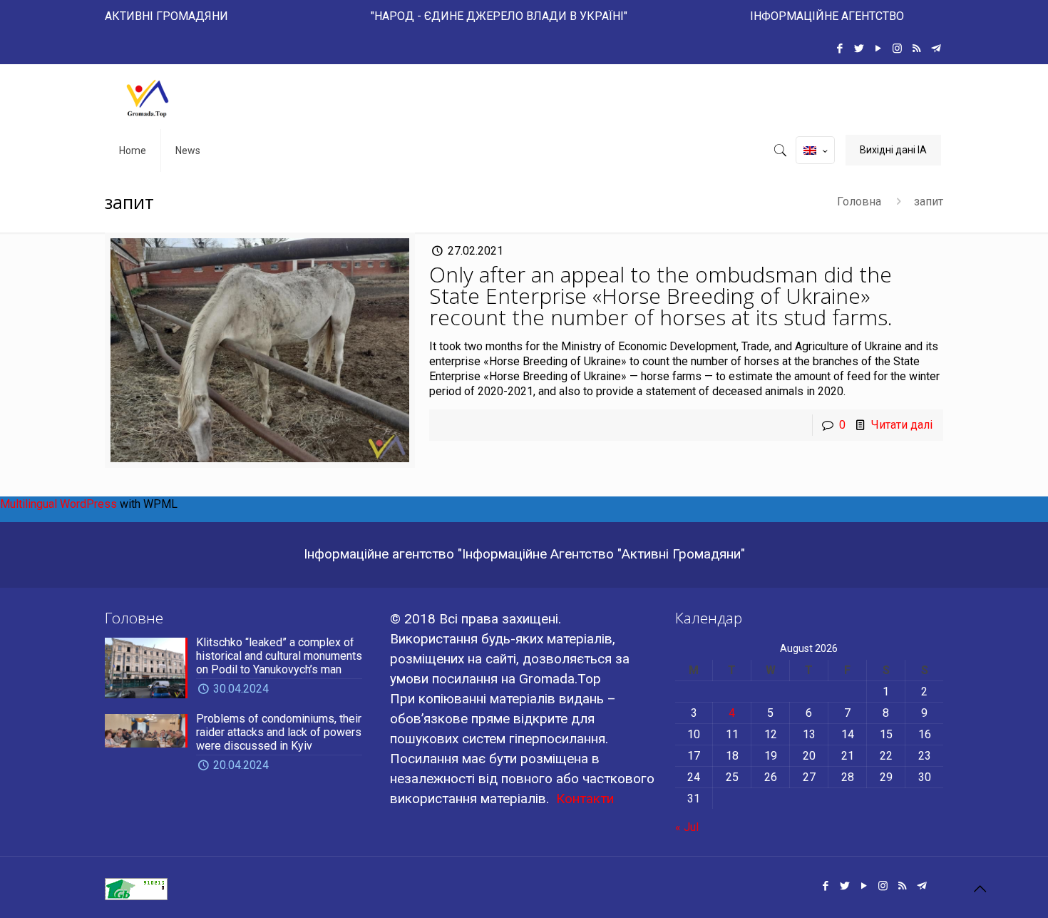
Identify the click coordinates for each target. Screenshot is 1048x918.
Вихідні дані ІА (893, 149)
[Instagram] (897, 48)
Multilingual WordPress (58, 504)
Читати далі (902, 425)
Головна (859, 201)
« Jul (687, 827)
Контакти (585, 798)
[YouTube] (877, 48)
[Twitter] (858, 48)
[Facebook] (839, 48)
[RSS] (916, 48)
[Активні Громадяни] (147, 96)
